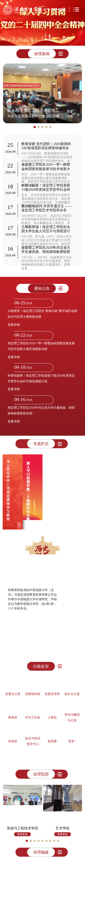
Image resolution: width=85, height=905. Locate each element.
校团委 (52, 740)
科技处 (12, 740)
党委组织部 (32, 693)
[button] (23, 39)
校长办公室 (72, 693)
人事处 (52, 716)
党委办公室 (12, 693)
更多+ (72, 740)
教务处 (12, 716)
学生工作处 (32, 716)
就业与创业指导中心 (32, 740)
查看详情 (70, 114)
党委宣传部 (52, 693)
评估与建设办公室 (72, 716)
